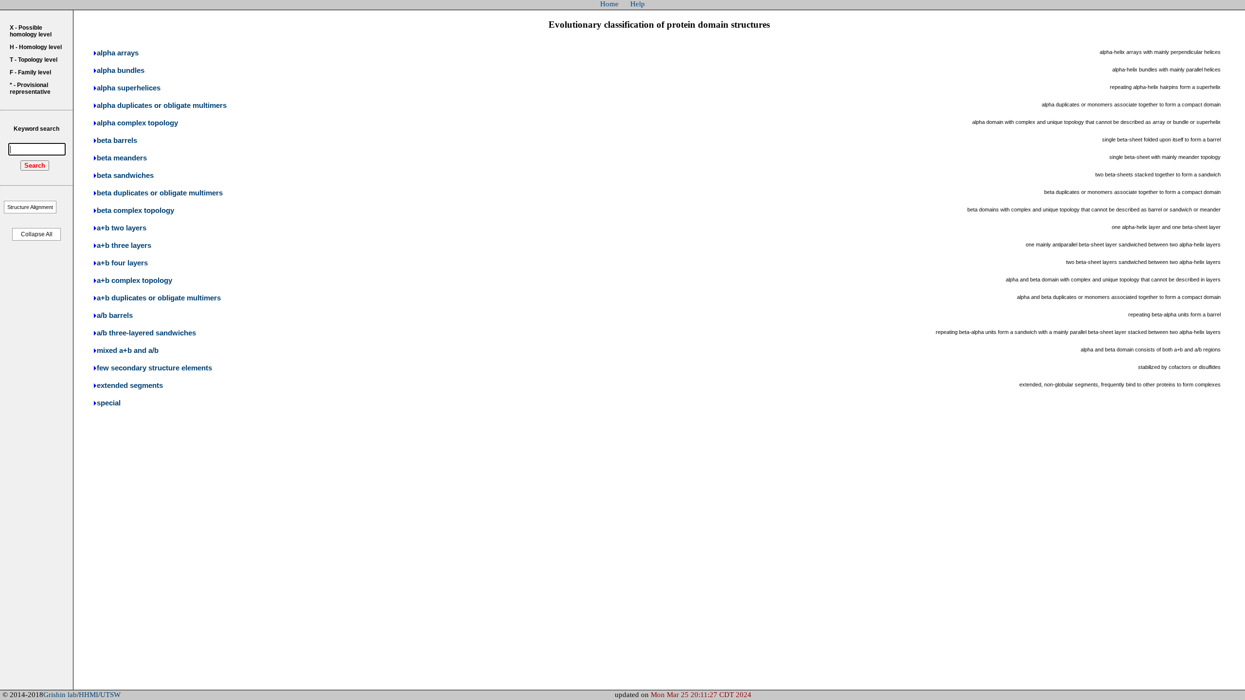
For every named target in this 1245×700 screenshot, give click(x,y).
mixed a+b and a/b (128, 350)
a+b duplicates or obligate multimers (159, 298)
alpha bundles (120, 70)
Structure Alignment (30, 207)
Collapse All (37, 234)
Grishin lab (60, 695)
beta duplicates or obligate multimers (160, 193)
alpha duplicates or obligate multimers (162, 105)
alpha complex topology (137, 123)
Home (609, 4)
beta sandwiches (125, 175)
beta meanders (122, 158)
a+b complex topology (134, 280)
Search (34, 165)
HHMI (88, 695)
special (109, 403)
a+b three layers (124, 245)
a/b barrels (115, 315)
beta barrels (117, 140)
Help (637, 4)
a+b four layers (122, 263)
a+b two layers (121, 228)
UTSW (110, 695)
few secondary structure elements (154, 368)
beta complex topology (135, 210)
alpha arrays (118, 53)
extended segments (130, 385)
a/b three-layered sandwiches (146, 333)
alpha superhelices (128, 88)
